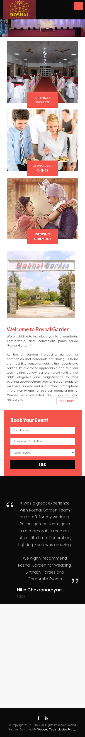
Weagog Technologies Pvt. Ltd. (57, 729)
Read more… (67, 401)
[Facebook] (38, 718)
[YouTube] (46, 718)
